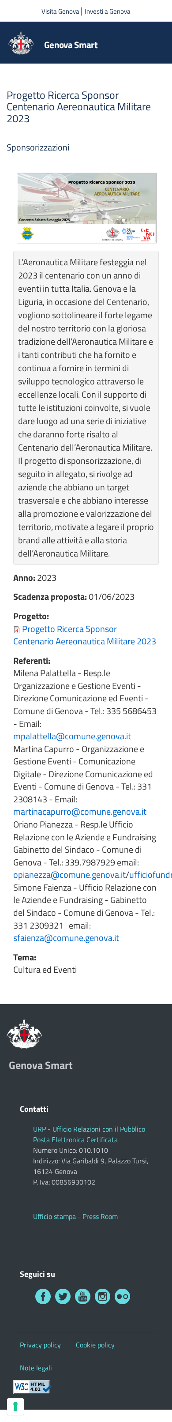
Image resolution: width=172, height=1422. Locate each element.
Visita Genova (61, 11)
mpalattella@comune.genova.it (72, 736)
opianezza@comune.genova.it (69, 874)
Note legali (36, 1367)
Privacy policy (40, 1344)
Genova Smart (70, 45)
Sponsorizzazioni (38, 147)
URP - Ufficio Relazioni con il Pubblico (89, 1129)
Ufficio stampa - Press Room (75, 1216)
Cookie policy (95, 1344)
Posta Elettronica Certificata (75, 1139)
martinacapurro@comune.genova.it (79, 811)
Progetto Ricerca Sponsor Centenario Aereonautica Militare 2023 (84, 635)
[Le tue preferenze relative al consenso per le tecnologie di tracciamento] (15, 1406)
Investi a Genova (108, 11)
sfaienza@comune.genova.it (66, 937)
